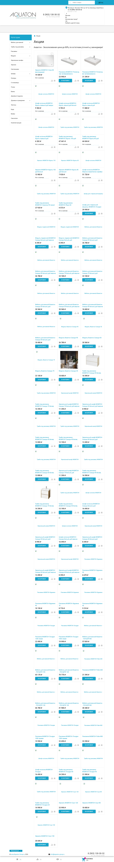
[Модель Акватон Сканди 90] (69, 326)
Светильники (15, 69)
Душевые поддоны (17, 96)
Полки (13, 87)
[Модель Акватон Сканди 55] (92, 326)
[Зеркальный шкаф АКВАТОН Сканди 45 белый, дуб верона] (69, 568)
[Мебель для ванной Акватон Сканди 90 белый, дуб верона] (45, 269)
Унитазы (13, 105)
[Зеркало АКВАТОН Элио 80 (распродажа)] (45, 61)
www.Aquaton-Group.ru (18, 854)
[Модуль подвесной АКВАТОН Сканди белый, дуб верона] (45, 236)
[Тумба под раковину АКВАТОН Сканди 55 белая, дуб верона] (45, 435)
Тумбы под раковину (17, 47)
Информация (15, 851)
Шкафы (13, 73)
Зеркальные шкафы (17, 60)
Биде (12, 109)
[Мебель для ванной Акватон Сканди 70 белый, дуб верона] (69, 269)
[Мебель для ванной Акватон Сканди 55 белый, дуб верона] (69, 302)
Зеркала (13, 65)
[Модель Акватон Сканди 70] (45, 360)
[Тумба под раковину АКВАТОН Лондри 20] (45, 800)
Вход (100, 2)
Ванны (13, 91)
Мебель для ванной (17, 42)
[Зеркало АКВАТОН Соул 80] (92, 792)
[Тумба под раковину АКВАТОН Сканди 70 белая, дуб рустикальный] (45, 493)
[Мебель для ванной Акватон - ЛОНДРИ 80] (92, 634)
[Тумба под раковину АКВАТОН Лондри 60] (69, 767)
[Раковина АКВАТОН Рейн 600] (92, 659)
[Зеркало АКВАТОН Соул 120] (69, 792)
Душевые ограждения (18, 100)
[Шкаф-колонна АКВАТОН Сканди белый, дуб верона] (69, 535)
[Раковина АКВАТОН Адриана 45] (92, 601)
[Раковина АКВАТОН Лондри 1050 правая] (45, 734)
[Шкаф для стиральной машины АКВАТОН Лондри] (92, 202)
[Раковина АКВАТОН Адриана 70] (69, 601)
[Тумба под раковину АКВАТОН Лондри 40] (92, 767)
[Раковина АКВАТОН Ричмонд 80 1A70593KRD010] (92, 61)
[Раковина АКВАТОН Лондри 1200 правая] (69, 734)
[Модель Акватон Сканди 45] (69, 360)
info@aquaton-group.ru (56, 854)
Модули (13, 56)
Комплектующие (16, 123)
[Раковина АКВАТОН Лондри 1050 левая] (69, 634)
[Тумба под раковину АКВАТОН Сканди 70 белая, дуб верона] (45, 402)
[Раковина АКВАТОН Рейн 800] (92, 725)
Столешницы (15, 82)
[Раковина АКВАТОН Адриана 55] (92, 568)
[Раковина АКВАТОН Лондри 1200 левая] (45, 634)
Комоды (13, 78)
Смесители (14, 118)
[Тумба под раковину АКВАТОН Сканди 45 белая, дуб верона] (69, 435)
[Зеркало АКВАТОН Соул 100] (45, 825)
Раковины (14, 51)
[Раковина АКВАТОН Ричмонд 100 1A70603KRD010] (69, 61)
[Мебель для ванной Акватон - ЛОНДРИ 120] (69, 667)
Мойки (13, 114)
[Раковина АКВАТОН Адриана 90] (45, 601)
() (18, 859)
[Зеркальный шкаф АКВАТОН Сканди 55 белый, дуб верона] (92, 402)
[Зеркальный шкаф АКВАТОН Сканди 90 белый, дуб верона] (45, 568)
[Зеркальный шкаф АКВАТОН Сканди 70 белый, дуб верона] (69, 402)
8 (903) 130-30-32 (51, 14)
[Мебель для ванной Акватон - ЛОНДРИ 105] (45, 667)
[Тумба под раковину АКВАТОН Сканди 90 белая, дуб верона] (92, 360)
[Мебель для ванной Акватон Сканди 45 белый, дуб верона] (92, 302)
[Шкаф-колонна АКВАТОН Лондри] (45, 767)
